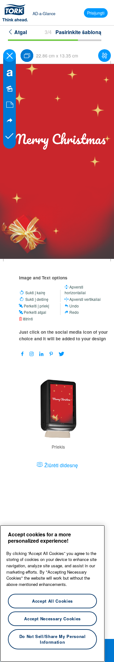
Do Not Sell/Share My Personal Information (52, 639)
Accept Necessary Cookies (52, 619)
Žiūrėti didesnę (61, 465)
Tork (17, 12)
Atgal (20, 32)
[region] (52, 593)
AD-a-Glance (44, 13)
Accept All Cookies (52, 601)
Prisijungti (95, 13)
